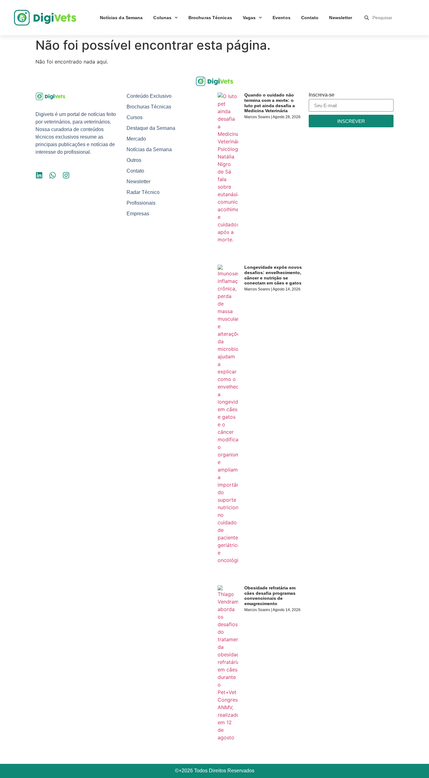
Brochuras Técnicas (210, 17)
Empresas (138, 213)
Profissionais (141, 203)
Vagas (249, 17)
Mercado (136, 138)
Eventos (282, 17)
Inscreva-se (321, 94)
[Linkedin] (39, 175)
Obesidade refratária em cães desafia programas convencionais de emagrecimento (270, 595)
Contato (310, 17)
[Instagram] (66, 175)
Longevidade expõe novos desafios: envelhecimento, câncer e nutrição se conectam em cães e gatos (273, 275)
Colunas (162, 17)
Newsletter (340, 17)
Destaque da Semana (151, 128)
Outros (134, 160)
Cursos (135, 117)
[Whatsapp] (52, 175)
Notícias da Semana (121, 17)
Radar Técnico (143, 192)
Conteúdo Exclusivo (149, 96)
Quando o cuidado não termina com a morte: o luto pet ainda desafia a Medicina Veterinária (269, 102)
